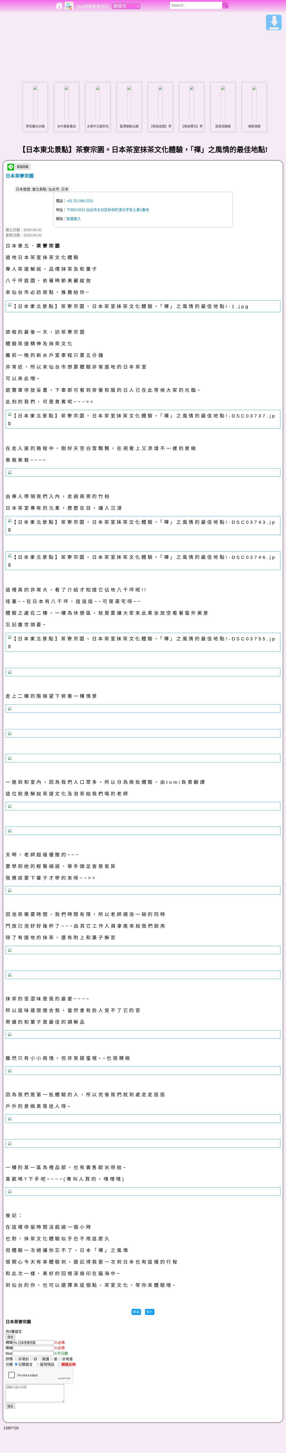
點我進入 (74, 219)
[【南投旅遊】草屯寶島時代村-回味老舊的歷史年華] (160, 104)
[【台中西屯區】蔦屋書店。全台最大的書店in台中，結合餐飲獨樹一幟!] (66, 104)
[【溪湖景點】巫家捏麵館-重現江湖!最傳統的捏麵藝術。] (223, 104)
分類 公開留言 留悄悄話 (31, 1364)
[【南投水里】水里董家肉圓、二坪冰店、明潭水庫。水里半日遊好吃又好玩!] (98, 104)
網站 (136, 1312)
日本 (64, 189)
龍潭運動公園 (129, 126)
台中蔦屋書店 (66, 126)
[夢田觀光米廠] (35, 104)
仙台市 (53, 189)
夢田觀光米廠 (35, 126)
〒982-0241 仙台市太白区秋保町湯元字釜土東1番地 (108, 210)
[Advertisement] (143, 45)
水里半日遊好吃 (98, 126)
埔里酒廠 (254, 126)
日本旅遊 (23, 189)
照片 (149, 1312)
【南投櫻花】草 (192, 126)
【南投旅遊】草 (160, 126)
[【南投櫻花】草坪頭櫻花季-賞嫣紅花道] (191, 104)
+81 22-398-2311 (80, 201)
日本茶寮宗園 (20, 175)
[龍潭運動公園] (129, 104)
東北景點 (39, 189)
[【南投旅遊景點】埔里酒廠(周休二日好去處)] (254, 104)
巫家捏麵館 (223, 126)
